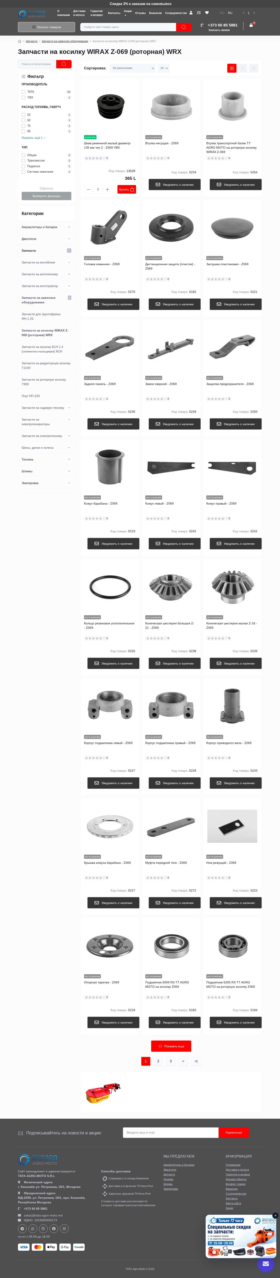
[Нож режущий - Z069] (232, 826)
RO (222, 13)
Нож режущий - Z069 (221, 862)
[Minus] (88, 189)
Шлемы (27, 471)
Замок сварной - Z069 (161, 384)
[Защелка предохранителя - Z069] (232, 347)
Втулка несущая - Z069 (161, 143)
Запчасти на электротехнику (42, 436)
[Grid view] (231, 68)
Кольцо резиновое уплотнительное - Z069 (109, 625)
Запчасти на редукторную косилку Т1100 (46, 365)
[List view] (242, 68)
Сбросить (46, 188)
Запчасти (31, 41)
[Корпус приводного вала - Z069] (232, 706)
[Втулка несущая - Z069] (171, 107)
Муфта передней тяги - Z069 (166, 862)
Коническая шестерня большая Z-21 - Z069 (169, 625)
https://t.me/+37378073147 (22, 1228)
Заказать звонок (219, 30)
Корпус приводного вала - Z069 (229, 743)
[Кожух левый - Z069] (171, 467)
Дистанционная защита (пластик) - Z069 (170, 266)
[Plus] (107, 189)
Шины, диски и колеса (37, 447)
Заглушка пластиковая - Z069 (227, 264)
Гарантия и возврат (238, 1174)
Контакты (114, 13)
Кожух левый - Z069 (159, 503)
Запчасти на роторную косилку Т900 (44, 382)
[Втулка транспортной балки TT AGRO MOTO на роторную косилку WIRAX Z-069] (232, 107)
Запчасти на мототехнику (40, 274)
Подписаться (234, 1132)
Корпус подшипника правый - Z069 (170, 743)
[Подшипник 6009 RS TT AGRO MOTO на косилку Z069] (171, 946)
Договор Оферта (236, 1179)
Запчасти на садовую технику (43, 407)
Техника (27, 459)
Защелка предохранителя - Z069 (230, 384)
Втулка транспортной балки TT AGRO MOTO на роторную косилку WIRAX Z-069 (231, 147)
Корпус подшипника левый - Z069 (108, 743)
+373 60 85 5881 (35, 1208)
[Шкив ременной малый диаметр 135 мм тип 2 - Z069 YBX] (110, 107)
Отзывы (140, 13)
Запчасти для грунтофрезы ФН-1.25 (41, 316)
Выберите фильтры (46, 196)
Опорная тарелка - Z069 (101, 982)
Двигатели (29, 238)
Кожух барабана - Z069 (100, 503)
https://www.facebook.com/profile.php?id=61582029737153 (53, 1228)
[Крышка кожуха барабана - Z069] (110, 826)
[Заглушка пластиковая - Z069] (232, 228)
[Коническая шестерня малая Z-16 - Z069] (232, 587)
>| (196, 1061)
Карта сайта (233, 1203)
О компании (233, 1164)
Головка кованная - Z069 (102, 264)
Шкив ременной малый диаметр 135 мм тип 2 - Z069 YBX (107, 145)
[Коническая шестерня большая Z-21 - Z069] (171, 587)
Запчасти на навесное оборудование (65, 41)
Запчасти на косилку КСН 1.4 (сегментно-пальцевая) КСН (42, 349)
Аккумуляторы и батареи (39, 227)
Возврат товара (235, 1184)
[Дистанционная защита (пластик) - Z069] (171, 228)
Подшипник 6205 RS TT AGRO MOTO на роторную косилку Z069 (230, 984)
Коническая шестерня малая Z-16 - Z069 (231, 625)
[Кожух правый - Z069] (232, 467)
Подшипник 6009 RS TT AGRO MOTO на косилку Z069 (167, 984)
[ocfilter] (64, 64)
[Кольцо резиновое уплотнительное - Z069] (110, 587)
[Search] (183, 27)
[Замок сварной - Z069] (171, 347)
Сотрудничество (176, 13)
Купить (124, 189)
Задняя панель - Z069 (100, 384)
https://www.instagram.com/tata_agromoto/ (64, 1228)
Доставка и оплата (237, 1169)
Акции (229, 1208)
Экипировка (30, 483)
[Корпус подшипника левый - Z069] (110, 706)
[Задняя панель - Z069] (110, 347)
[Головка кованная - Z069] (110, 228)
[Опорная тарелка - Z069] (110, 946)
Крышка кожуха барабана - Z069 (107, 862)
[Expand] (69, 227)
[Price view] (253, 68)
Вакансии (155, 13)
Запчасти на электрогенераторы (36, 422)
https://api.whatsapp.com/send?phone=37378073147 (32, 1228)
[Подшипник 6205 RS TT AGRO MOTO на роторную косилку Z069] (232, 946)
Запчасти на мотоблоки (38, 262)
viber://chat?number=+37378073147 (43, 1228)
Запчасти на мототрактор (40, 286)
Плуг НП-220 (31, 396)
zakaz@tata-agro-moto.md (43, 1215)
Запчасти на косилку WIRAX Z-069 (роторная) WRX (45, 333)
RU (230, 13)
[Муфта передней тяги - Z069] (171, 826)
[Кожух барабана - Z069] (110, 467)
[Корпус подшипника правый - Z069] (171, 706)
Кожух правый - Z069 (221, 503)
